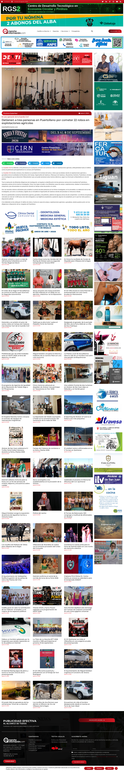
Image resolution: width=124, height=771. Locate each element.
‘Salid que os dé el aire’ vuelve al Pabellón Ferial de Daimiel (45, 323)
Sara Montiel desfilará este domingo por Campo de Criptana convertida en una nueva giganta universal (78, 609)
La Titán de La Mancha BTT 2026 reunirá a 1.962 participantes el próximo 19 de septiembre (45, 641)
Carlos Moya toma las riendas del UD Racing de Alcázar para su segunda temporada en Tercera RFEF (47, 261)
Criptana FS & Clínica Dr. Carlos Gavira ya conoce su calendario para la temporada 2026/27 (78, 578)
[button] (44, 31)
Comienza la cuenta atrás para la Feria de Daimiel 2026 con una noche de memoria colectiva (78, 546)
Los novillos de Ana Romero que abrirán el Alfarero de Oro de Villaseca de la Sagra (45, 704)
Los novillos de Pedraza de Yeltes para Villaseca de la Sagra (14, 545)
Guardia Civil (7, 167)
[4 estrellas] (5, 158)
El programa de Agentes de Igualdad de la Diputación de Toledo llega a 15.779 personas (16, 387)
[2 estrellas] (3, 158)
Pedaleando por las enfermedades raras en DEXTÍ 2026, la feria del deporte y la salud (15, 355)
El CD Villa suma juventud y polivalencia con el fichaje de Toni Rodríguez (46, 672)
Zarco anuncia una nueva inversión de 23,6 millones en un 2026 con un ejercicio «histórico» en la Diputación (47, 292)
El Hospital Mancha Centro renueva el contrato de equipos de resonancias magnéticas (15, 418)
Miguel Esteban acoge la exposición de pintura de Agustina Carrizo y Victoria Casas (15, 515)
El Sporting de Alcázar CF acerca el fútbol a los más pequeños (77, 418)
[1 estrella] (2, 158)
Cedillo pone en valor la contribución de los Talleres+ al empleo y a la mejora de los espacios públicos (16, 609)
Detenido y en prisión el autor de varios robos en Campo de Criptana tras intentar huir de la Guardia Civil (15, 324)
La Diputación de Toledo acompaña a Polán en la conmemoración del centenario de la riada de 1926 (46, 418)
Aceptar (89, 768)
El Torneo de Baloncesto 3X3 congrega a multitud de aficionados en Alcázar (78, 515)
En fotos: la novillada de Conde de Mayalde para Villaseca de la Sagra (77, 260)
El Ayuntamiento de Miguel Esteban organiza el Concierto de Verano (78, 672)
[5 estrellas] (6, 158)
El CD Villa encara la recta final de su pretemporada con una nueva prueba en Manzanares (78, 292)
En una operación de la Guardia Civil (15, 117)
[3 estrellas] (4, 158)
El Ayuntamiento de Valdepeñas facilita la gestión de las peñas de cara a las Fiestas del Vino (14, 578)
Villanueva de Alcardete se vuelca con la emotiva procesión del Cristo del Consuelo (46, 546)
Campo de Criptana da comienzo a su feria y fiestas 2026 (46, 449)
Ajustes (109, 768)
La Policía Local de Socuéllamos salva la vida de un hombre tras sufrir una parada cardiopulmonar (78, 355)
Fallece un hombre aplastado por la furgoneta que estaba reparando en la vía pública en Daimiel (15, 641)
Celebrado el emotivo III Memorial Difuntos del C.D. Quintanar (77, 481)
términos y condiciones (103, 752)
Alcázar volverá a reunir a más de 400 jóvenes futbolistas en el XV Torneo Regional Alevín (14, 261)
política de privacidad (88, 752)
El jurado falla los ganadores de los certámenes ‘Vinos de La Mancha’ (15, 703)
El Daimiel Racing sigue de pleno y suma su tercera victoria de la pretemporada (15, 672)
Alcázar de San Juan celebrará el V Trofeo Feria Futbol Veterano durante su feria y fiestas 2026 (15, 450)
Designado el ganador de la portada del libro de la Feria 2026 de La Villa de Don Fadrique (78, 324)
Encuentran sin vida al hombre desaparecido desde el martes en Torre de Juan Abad (77, 704)
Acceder (108, 528)
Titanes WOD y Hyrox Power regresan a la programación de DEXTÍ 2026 (45, 609)
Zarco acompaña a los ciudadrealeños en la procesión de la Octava (47, 481)
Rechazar (99, 768)
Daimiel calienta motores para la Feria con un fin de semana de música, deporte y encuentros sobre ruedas (16, 482)
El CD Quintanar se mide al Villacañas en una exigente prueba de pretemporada (77, 641)
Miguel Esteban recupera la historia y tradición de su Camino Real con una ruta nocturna (47, 355)
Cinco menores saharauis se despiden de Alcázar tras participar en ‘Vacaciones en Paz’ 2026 (46, 387)
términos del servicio (111, 756)
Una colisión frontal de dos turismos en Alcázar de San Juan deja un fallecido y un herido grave (78, 387)
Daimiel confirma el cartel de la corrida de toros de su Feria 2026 (45, 577)
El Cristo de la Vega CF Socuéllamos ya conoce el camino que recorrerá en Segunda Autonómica (15, 292)
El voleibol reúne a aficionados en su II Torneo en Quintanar (78, 449)
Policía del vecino (39, 513)
